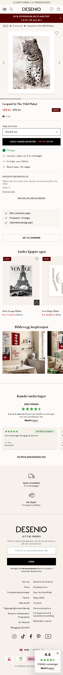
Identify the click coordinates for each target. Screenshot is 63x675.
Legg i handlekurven (31, 141)
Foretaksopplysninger (18, 592)
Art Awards (24, 622)
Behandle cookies (42, 621)
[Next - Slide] (59, 62)
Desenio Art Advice (43, 581)
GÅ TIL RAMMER (31, 237)
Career (26, 597)
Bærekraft (24, 603)
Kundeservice (40, 587)
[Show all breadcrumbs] (5, 25)
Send (31, 561)
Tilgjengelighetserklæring (17, 608)
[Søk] (11, 9)
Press (27, 587)
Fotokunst (18, 26)
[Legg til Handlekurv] (36, 302)
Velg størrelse (9, 126)
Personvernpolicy (29, 568)
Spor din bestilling (42, 592)
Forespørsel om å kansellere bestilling (43, 614)
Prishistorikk (8, 191)
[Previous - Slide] (3, 62)
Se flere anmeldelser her (31, 456)
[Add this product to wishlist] (57, 32)
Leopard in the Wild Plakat (40, 26)
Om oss (26, 581)
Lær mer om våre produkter (32, 198)
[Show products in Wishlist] (51, 9)
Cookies (37, 603)
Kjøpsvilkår (38, 597)
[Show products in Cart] (58, 9)
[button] (48, 661)
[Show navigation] (4, 9)
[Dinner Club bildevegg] (23, 352)
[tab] (10, 98)
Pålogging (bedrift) (20, 627)
